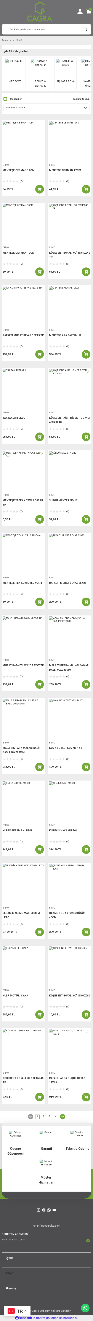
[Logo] (39, 12)
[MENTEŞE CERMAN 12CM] (69, 141)
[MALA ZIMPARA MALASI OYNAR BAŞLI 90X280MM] (69, 636)
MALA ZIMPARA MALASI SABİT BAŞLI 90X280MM (22, 750)
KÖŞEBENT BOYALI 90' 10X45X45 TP (23, 1080)
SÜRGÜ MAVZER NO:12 (63, 500)
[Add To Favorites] (87, 371)
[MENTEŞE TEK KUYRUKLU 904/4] (23, 554)
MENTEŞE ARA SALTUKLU (65, 335)
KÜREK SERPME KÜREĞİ (17, 830)
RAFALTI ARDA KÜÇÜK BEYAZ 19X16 (67, 1080)
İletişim (9, 1273)
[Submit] (88, 1240)
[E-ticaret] (46, 1317)
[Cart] (88, 11)
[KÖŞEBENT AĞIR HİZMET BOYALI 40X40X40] (69, 389)
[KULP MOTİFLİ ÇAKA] (23, 967)
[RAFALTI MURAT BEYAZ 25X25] (69, 554)
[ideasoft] (23, 1318)
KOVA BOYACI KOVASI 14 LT (66, 748)
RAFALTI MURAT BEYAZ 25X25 (67, 582)
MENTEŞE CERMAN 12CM (65, 170)
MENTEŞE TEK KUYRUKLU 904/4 (22, 582)
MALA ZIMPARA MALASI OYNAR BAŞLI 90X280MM (69, 667)
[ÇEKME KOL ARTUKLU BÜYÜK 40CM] (69, 884)
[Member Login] (80, 11)
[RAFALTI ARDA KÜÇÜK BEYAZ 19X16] (69, 1049)
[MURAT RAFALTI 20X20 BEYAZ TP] (23, 636)
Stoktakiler (16, 99)
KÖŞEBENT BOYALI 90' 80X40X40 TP (69, 255)
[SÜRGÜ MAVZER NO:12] (69, 471)
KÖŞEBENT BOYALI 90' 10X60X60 (69, 995)
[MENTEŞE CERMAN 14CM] (23, 141)
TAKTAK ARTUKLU (14, 417)
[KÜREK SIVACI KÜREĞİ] (69, 802)
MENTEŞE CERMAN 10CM (19, 252)
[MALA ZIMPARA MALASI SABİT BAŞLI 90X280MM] (23, 719)
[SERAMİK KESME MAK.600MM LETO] (23, 884)
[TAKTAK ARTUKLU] (23, 389)
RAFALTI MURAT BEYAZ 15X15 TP (23, 335)
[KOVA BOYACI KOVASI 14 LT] (69, 719)
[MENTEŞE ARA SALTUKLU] (69, 306)
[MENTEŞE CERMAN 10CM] (23, 224)
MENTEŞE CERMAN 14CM (19, 170)
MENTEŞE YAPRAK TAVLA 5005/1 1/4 (23, 502)
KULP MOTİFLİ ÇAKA (15, 995)
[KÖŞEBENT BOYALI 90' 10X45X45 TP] (23, 1049)
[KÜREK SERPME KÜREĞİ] (23, 802)
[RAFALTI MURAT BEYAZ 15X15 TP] (23, 306)
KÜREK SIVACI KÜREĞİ (63, 830)
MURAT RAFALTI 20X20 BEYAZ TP (23, 665)
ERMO (19, 40)
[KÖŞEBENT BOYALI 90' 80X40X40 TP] (69, 224)
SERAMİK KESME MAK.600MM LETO (21, 915)
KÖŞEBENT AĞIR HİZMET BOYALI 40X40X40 (69, 420)
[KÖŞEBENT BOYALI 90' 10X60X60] (69, 967)
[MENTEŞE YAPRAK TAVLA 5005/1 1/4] (23, 471)
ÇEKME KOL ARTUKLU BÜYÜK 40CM (67, 915)
